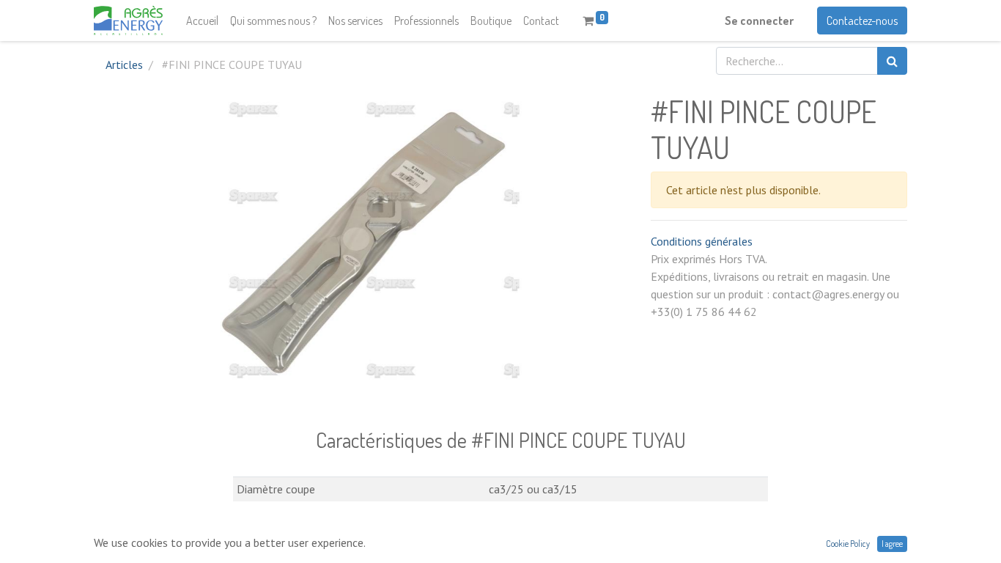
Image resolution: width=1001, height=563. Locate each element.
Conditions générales (702, 241)
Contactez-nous (862, 20)
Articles (124, 64)
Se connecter (759, 20)
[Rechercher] (892, 61)
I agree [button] (892, 543)
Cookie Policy (848, 543)
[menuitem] (202, 20)
